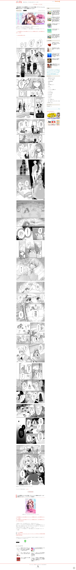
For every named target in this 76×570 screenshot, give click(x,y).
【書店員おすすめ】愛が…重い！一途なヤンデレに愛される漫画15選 (55, 43)
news (49, 86)
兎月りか (37, 533)
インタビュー (50, 91)
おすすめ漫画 (35, 4)
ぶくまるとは (31, 564)
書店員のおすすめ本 (51, 78)
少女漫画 (57, 72)
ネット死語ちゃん (51, 99)
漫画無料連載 (19, 10)
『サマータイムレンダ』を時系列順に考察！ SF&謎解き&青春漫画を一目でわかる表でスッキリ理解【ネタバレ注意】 (55, 55)
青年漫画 (53, 74)
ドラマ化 (55, 72)
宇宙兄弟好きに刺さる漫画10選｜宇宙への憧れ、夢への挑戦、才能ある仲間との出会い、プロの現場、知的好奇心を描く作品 (56, 36)
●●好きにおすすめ (51, 72)
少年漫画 (48, 74)
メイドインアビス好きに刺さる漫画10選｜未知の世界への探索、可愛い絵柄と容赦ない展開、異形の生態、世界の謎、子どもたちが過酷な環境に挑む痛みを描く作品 (56, 12)
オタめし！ (50, 97)
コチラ (27, 489)
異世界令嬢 (20, 535)
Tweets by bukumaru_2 (50, 111)
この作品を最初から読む (21, 35)
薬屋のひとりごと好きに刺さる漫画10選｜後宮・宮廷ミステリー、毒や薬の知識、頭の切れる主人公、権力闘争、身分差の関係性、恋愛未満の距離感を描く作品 (56, 19)
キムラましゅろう (27, 533)
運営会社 (36, 564)
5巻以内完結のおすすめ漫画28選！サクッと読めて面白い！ (56, 49)
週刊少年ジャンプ (53, 69)
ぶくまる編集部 (20, 532)
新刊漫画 (57, 69)
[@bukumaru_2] (38, 566)
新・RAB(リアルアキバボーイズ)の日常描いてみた (53, 102)
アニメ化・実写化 (51, 79)
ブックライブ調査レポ (52, 89)
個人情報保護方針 (44, 564)
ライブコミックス (33, 533)
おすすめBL (40, 4)
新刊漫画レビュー (51, 84)
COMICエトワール (21, 533)
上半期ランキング (55, 71)
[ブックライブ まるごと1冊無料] (53, 122)
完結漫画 (57, 74)
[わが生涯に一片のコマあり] (53, 116)
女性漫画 (41, 533)
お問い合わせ (39, 564)
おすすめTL (50, 96)
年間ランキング (49, 69)
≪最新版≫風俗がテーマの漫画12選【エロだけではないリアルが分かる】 (56, 65)
